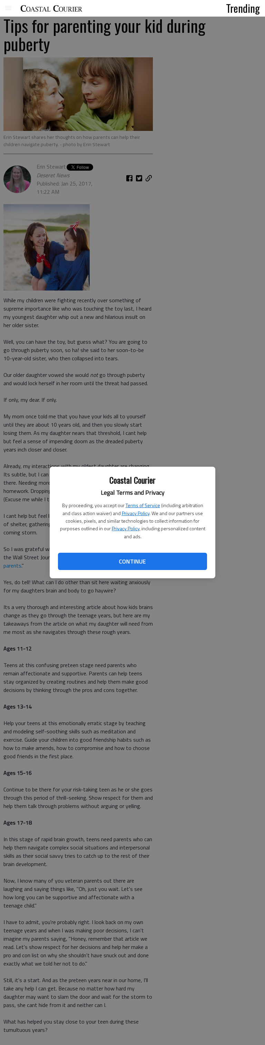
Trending (243, 8)
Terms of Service (143, 505)
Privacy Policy (135, 513)
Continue (132, 561)
